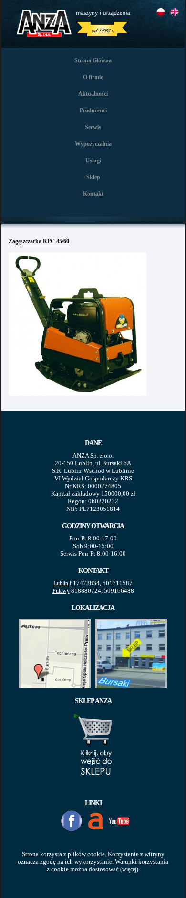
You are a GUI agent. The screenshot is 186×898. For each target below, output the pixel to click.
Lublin (60, 583)
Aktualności (93, 93)
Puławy (61, 591)
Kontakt (93, 193)
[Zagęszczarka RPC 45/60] (79, 396)
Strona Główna (93, 60)
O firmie (93, 77)
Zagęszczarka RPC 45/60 (39, 241)
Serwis (93, 127)
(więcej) (129, 869)
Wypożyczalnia (93, 143)
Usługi (93, 160)
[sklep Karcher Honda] (93, 786)
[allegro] (95, 821)
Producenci (93, 110)
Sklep (93, 177)
